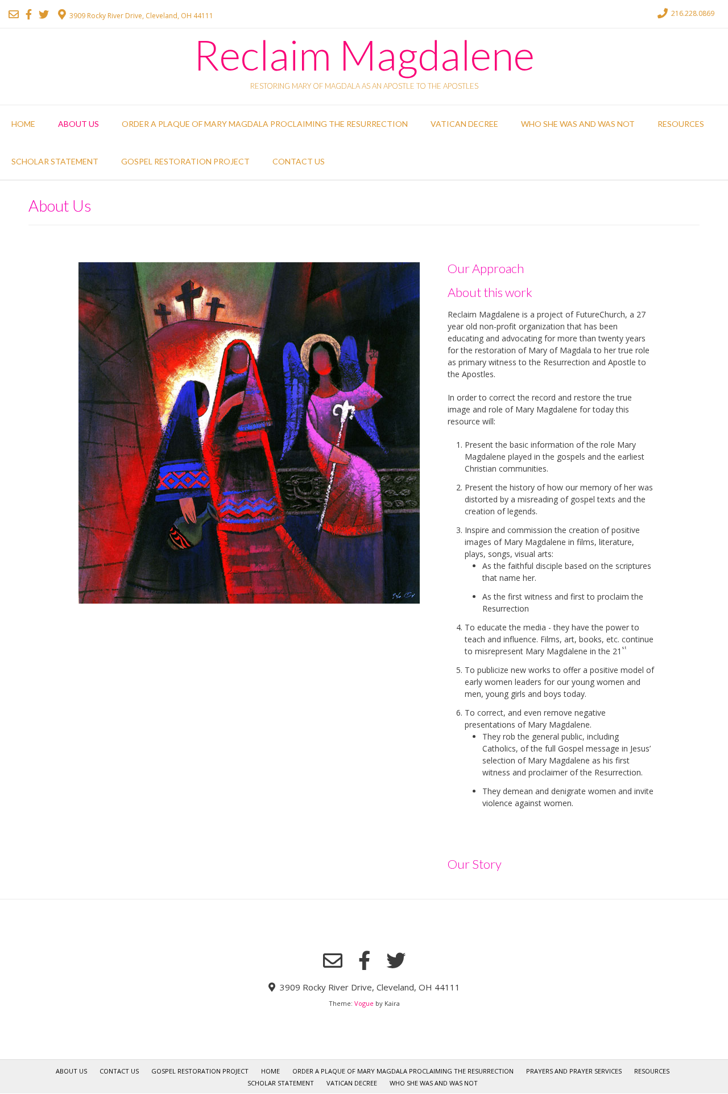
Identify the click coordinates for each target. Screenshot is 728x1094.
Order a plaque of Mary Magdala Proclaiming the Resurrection (265, 124)
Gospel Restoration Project (185, 161)
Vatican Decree (464, 124)
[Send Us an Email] (14, 14)
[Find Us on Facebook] (29, 14)
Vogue (364, 1003)
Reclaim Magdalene (364, 54)
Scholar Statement (54, 161)
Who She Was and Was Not (578, 124)
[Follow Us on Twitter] (44, 14)
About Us (78, 124)
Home (23, 124)
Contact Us (298, 161)
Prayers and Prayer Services (574, 1071)
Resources (680, 124)
